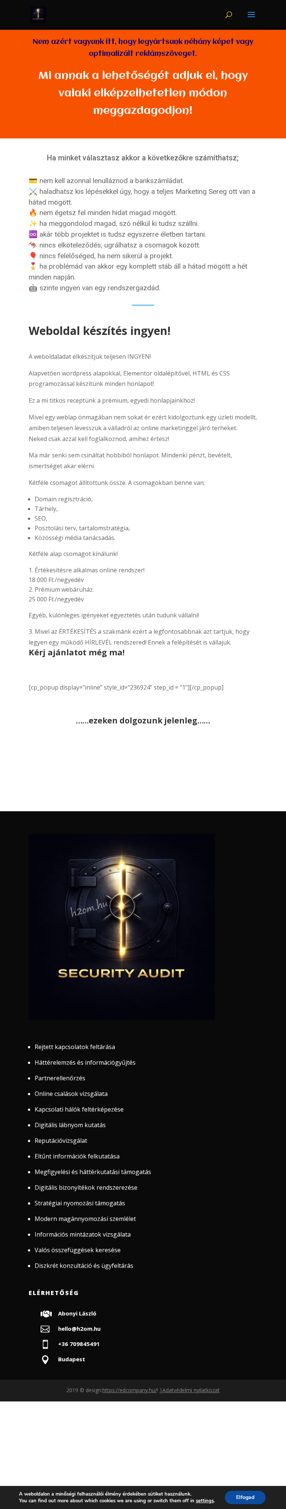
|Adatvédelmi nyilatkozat (189, 1390)
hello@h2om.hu (79, 1328)
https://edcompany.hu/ (129, 1390)
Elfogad (245, 1497)
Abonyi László (77, 1313)
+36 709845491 (79, 1343)
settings (205, 1500)
